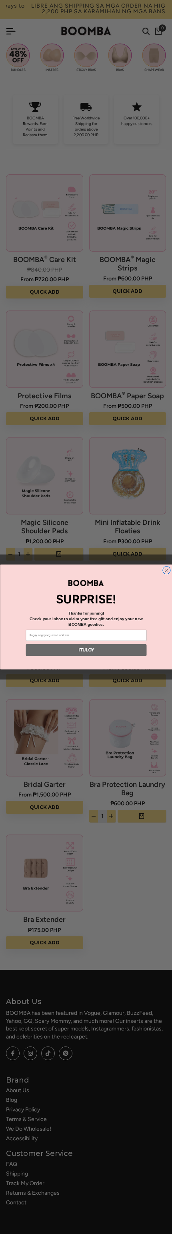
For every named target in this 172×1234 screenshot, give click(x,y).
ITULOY (86, 650)
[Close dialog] (166, 570)
